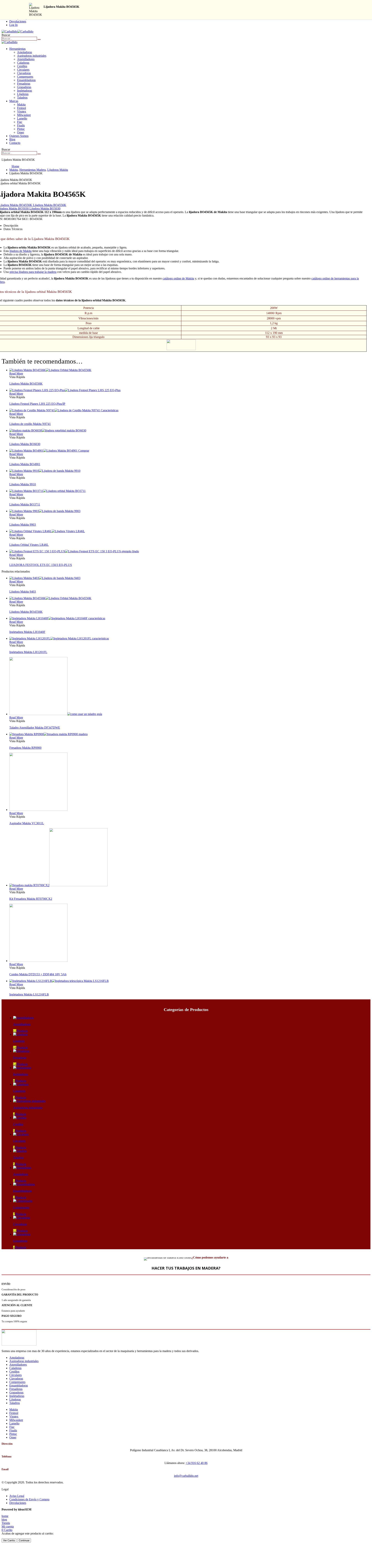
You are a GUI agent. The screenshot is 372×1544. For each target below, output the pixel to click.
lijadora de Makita (20, 251)
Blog (12, 139)
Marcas (13, 101)
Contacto (14, 142)
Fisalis (21, 125)
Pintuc (21, 129)
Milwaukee (24, 115)
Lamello (22, 118)
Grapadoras (24, 87)
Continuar (24, 1540)
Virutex (21, 111)
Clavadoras (24, 73)
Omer (20, 132)
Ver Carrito (9, 1540)
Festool (21, 108)
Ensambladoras (26, 80)
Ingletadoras (24, 90)
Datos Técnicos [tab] (12, 229)
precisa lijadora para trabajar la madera (32, 271)
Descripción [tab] (10, 225)
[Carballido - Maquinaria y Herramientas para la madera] (17, 31)
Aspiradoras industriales (31, 55)
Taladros (22, 97)
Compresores (25, 76)
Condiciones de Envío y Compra (29, 1499)
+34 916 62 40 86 (197, 1463)
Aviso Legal (16, 1496)
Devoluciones (17, 21)
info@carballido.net (186, 1475)
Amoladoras (24, 52)
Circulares (23, 69)
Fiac (19, 122)
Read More (16, 373)
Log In (13, 25)
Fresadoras (23, 83)
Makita (21, 104)
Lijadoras (22, 94)
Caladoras (23, 62)
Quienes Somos (18, 136)
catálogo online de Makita (178, 278)
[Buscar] (39, 39)
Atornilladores (25, 59)
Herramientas (17, 48)
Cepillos (22, 66)
